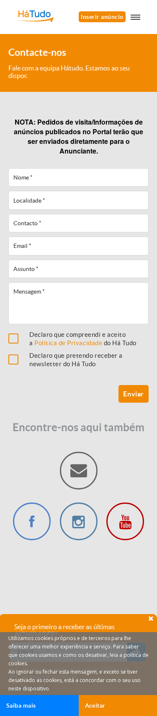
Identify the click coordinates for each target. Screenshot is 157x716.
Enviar (133, 394)
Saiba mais (21, 705)
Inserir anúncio (102, 16)
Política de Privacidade (68, 342)
